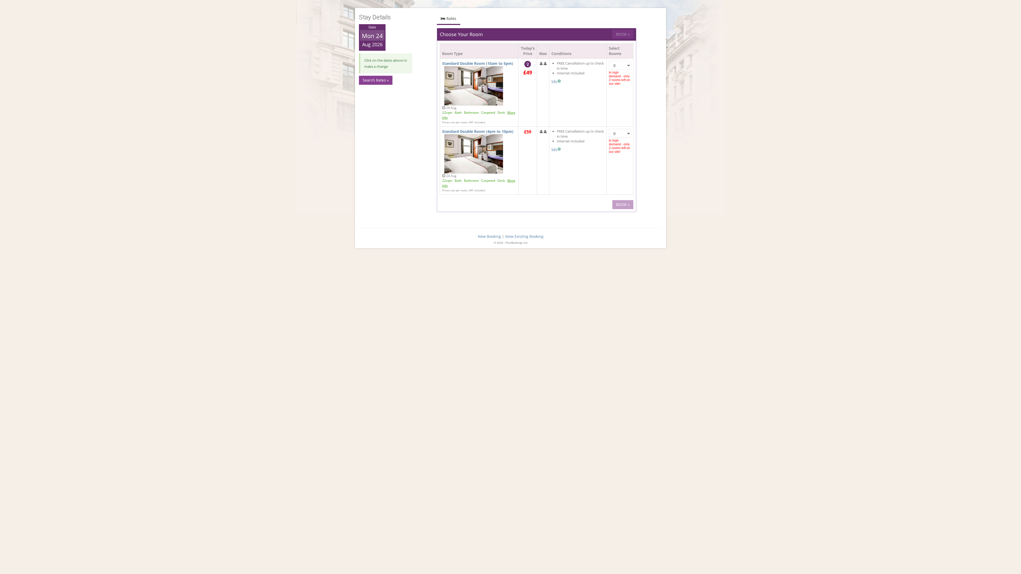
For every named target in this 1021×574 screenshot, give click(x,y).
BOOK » (623, 34)
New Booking (489, 236)
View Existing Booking (524, 236)
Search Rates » (376, 80)
